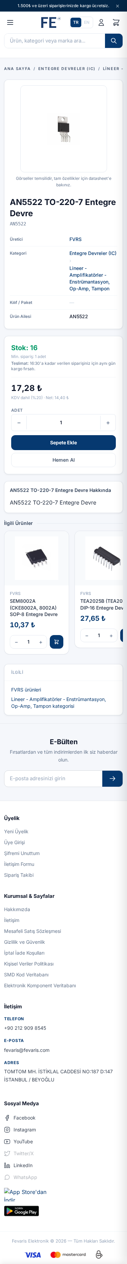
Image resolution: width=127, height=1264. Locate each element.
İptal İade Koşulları (24, 953)
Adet (17, 410)
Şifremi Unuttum (22, 853)
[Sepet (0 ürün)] (116, 22)
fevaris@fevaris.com (26, 1050)
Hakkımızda (17, 909)
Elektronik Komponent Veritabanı (40, 985)
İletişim (11, 920)
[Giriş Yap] (101, 22)
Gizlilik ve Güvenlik (24, 942)
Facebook (25, 1118)
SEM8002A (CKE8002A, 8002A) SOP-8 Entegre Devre (34, 607)
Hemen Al (63, 460)
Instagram (25, 1129)
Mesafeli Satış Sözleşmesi (32, 931)
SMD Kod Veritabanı (26, 974)
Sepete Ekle (63, 442)
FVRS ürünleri (26, 690)
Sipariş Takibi (19, 875)
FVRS (75, 239)
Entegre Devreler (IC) (93, 253)
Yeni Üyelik (16, 831)
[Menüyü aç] (10, 22)
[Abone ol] (112, 779)
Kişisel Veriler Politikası (29, 964)
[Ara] (114, 41)
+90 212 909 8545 (25, 1028)
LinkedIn (23, 1165)
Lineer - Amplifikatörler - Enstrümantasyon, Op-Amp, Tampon (89, 278)
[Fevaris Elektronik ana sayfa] (50, 22)
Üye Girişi (14, 842)
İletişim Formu (19, 864)
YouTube (23, 1141)
